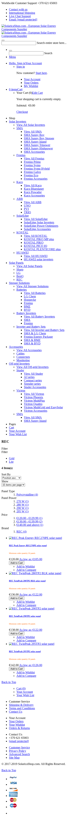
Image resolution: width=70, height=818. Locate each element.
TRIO (27, 212)
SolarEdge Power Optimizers (41, 225)
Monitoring (23, 360)
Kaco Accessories (34, 195)
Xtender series (32, 383)
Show (4, 481)
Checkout (22, 111)
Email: (23, 19)
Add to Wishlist (25, 672)
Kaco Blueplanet (34, 188)
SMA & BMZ (32, 340)
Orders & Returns (19, 728)
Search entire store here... (51, 42)
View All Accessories (29, 350)
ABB (19, 198)
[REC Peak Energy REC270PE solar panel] (35, 510)
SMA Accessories (34, 151)
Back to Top (8, 682)
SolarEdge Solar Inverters (39, 222)
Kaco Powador (33, 192)
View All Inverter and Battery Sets (44, 330)
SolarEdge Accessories (37, 229)
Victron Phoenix (33, 397)
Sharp (19, 269)
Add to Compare (26, 675)
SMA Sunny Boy (34, 135)
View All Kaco (33, 185)
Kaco (19, 182)
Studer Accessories (35, 387)
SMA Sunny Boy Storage (39, 138)
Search (48, 53)
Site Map (14, 757)
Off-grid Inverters (19, 363)
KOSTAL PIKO (33, 242)
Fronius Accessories (35, 178)
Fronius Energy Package (38, 336)
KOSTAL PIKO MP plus (39, 239)
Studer (20, 370)
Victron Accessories (35, 410)
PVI (26, 209)
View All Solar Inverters (30, 124)
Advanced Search (19, 754)
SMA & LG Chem (35, 333)
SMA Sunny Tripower (37, 145)
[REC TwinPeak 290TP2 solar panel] (31, 580)
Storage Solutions (19, 282)
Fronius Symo (32, 165)
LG (18, 272)
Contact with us (18, 9)
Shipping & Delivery (21, 704)
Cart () (21, 688)
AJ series (29, 377)
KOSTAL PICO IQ (35, 246)
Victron (20, 390)
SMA (19, 128)
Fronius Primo (32, 161)
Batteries (21, 289)
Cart (15, 89)
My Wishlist (31, 86)
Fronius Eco (31, 175)
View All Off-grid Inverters (32, 367)
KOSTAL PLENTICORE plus (42, 249)
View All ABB (32, 202)
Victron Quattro (33, 404)
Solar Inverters (17, 121)
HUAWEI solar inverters (38, 259)
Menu (12, 56)
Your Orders (31, 82)
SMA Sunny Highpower (38, 148)
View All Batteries (35, 293)
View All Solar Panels (29, 266)
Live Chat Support (20, 16)
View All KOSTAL (35, 235)
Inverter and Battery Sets (31, 326)
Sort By (6, 474)
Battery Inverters (26, 313)
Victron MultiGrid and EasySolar (43, 407)
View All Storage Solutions (32, 286)
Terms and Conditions (22, 708)
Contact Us (15, 711)
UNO (27, 205)
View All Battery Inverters (39, 316)
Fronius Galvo (32, 172)
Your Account (25, 63)
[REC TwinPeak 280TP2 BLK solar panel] (35, 545)
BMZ (27, 306)
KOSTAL (22, 232)
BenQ (20, 276)
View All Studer (33, 373)
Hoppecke (30, 299)
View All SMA (33, 131)
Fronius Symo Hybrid (37, 168)
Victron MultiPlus (34, 400)
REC (19, 279)
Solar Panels (16, 262)
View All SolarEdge (36, 219)
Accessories (16, 346)
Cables (20, 353)
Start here (41, 73)
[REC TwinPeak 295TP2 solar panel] (31, 616)
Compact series (33, 380)
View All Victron (34, 393)
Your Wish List (18, 434)
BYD (27, 309)
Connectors (23, 356)
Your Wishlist (17, 724)
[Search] (2, 40)
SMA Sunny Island (35, 141)
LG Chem (30, 296)
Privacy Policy (17, 750)
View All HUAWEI (35, 256)
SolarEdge (22, 215)
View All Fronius (34, 158)
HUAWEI (22, 252)
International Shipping (22, 12)
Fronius (20, 155)
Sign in (20, 66)
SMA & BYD (32, 343)
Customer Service (19, 747)
